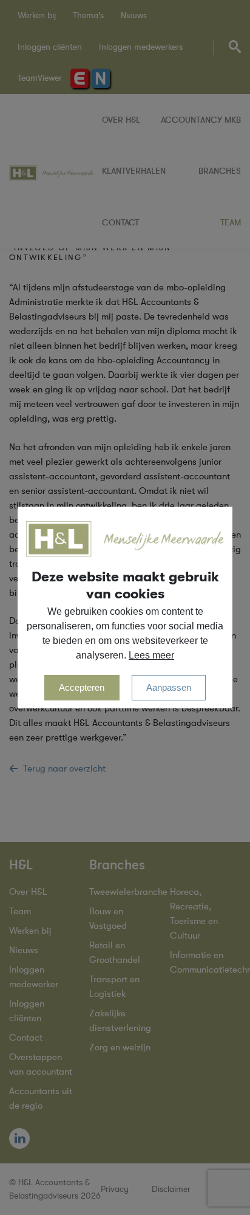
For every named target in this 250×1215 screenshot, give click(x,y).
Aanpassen (168, 687)
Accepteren (81, 687)
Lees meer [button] (151, 655)
